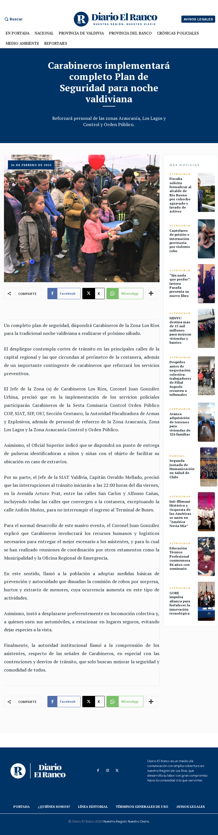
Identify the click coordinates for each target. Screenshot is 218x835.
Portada (177, 456)
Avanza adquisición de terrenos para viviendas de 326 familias (179, 424)
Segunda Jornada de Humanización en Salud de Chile (181, 468)
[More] (151, 293)
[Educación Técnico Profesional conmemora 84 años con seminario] (206, 556)
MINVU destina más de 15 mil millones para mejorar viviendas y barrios (180, 330)
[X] (117, 770)
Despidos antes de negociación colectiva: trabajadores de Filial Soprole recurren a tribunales (180, 378)
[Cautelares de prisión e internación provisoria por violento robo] (206, 238)
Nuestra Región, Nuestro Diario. (126, 821)
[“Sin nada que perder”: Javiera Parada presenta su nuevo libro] (206, 283)
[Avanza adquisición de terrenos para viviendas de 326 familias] (206, 422)
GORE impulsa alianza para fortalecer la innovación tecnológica (179, 603)
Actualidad (180, 174)
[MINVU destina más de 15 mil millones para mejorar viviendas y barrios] (206, 328)
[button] (13, 19)
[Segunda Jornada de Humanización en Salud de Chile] (208, 466)
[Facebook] (98, 770)
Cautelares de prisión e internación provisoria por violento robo (179, 240)
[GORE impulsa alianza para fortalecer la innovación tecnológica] (206, 601)
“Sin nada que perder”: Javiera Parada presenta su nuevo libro (180, 285)
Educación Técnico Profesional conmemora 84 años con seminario (179, 558)
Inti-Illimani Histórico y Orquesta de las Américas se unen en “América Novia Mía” (180, 513)
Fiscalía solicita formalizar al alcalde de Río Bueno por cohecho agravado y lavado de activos (180, 195)
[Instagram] (107, 770)
